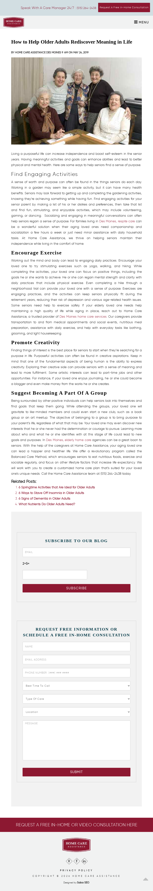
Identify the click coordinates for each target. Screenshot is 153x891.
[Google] (69, 860)
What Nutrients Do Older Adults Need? (47, 504)
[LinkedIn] (84, 860)
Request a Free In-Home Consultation (124, 7)
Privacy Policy (76, 870)
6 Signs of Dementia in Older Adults (44, 498)
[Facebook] (76, 860)
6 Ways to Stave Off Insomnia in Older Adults (51, 493)
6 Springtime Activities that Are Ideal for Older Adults (57, 487)
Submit (76, 772)
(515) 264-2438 (86, 8)
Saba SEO (83, 882)
